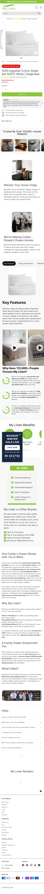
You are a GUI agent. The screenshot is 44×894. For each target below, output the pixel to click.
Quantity (4, 85)
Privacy (4, 852)
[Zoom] (35, 53)
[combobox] (22, 13)
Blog (3, 825)
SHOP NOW (12, 447)
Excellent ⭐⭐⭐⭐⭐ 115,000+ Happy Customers (22, 19)
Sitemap (4, 830)
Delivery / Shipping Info (8, 845)
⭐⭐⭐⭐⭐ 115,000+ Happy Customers (14, 77)
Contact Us (5, 850)
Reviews (4, 835)
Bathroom (4, 807)
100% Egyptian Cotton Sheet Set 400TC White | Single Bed (22, 61)
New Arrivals (5, 802)
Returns (4, 847)
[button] (2, 103)
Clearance (4, 814)
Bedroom (4, 804)
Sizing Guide (5, 832)
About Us (4, 842)
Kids (3, 812)
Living (3, 809)
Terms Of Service (6, 855)
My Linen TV (5, 822)
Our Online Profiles (7, 827)
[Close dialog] (20, 434)
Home (3, 61)
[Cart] (36, 7)
